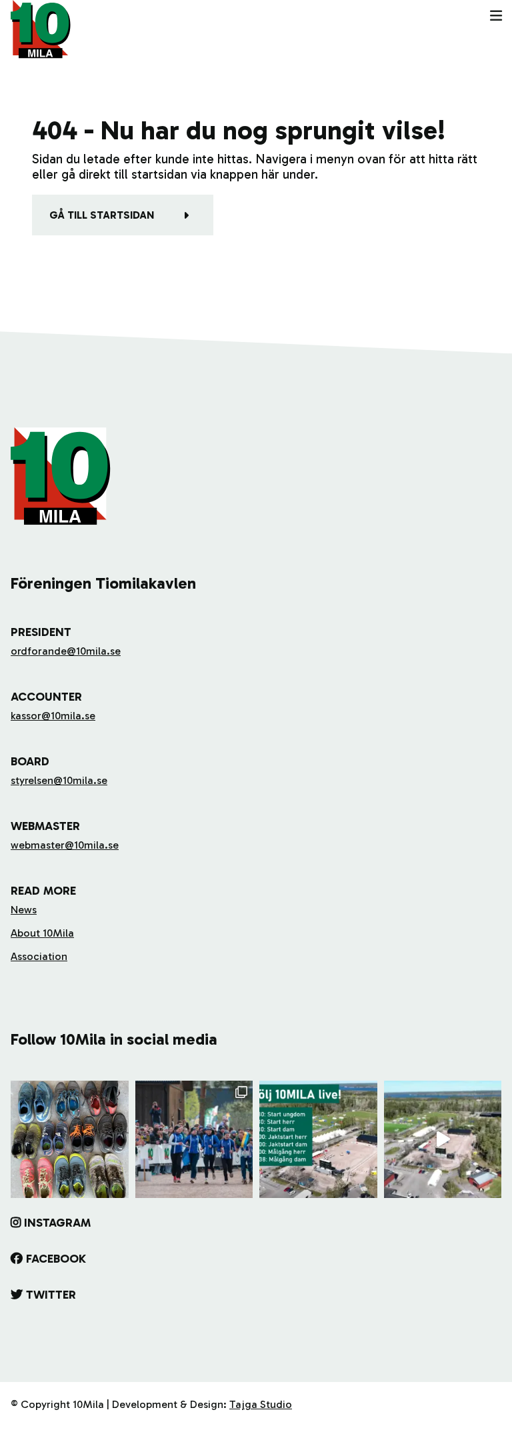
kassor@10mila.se (53, 715)
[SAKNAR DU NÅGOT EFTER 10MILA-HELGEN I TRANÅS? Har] (70, 1140)
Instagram (57, 1222)
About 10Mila (42, 933)
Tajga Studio (260, 1404)
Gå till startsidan (101, 215)
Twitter (51, 1294)
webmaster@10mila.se (65, 845)
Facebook (56, 1258)
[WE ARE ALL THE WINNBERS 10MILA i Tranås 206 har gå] (194, 1140)
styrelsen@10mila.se (59, 780)
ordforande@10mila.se (66, 651)
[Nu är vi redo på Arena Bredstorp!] (443, 1140)
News (24, 909)
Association (39, 956)
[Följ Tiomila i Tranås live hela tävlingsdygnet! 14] (318, 1140)
